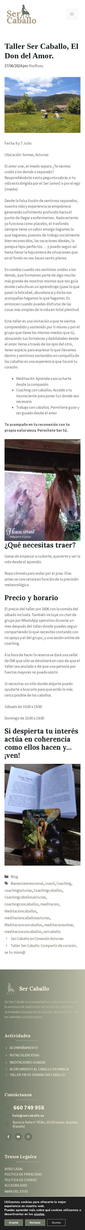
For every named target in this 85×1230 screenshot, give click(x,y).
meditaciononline (58, 924)
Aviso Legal (14, 1169)
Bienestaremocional (27, 883)
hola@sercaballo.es (28, 1115)
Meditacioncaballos (20, 911)
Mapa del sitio (16, 1191)
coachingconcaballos (22, 904)
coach (50, 883)
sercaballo (52, 931)
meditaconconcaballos (23, 931)
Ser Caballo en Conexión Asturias (37, 938)
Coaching (63, 883)
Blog (14, 876)
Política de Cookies (21, 1180)
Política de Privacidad (23, 1174)
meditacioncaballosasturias (27, 917)
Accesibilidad (16, 1185)
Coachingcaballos (48, 890)
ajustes (39, 1214)
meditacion (49, 904)
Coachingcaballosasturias (25, 897)
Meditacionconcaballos (23, 924)
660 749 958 (28, 1107)
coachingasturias (18, 890)
